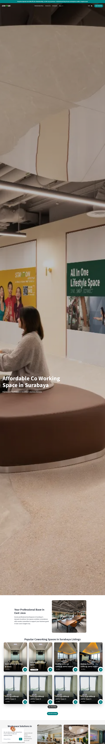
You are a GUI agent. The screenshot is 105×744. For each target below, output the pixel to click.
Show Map (53, 707)
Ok (20, 739)
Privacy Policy (7, 739)
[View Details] (25, 670)
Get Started (98, 6)
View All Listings (52, 713)
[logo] (6, 6)
